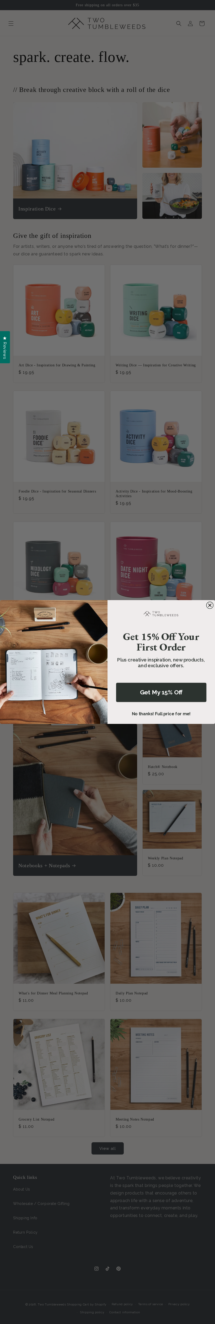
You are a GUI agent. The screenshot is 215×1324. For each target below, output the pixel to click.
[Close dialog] (209, 605)
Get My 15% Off (161, 692)
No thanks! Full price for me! (161, 713)
